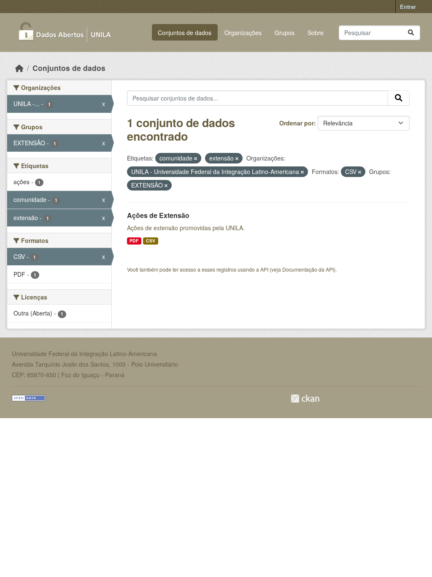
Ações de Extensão (158, 215)
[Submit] (410, 32)
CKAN (305, 398)
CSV (150, 240)
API (264, 269)
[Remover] (195, 158)
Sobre (316, 32)
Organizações (243, 32)
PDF (134, 240)
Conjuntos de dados (184, 32)
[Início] (19, 68)
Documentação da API (308, 269)
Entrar (408, 7)
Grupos (284, 32)
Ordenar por (296, 123)
